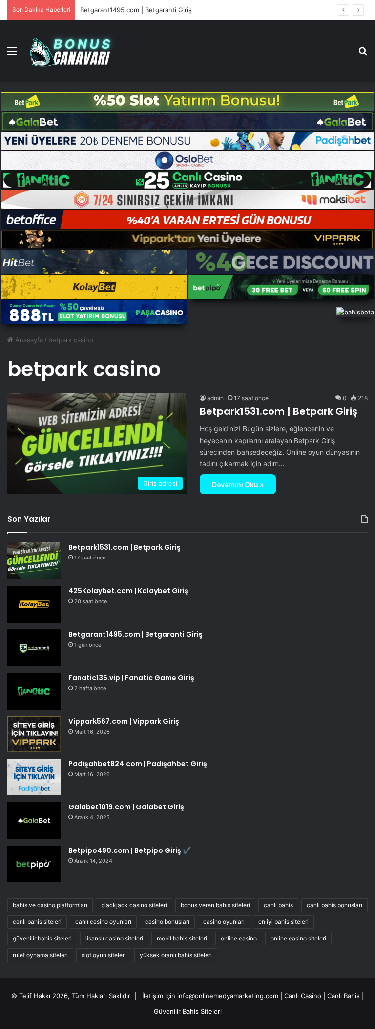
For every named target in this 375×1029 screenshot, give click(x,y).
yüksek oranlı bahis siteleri (176, 955)
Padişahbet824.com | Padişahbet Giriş (137, 764)
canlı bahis (278, 905)
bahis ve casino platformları (50, 905)
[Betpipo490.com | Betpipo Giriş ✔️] (34, 864)
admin (215, 398)
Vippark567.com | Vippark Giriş (123, 721)
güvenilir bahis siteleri (42, 938)
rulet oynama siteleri (40, 955)
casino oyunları (224, 921)
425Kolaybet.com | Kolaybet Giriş (128, 591)
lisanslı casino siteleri (114, 938)
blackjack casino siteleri (134, 905)
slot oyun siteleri (104, 955)
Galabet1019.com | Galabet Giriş (126, 807)
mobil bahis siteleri (182, 938)
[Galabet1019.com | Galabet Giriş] (34, 820)
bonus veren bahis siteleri (215, 905)
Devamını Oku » (238, 484)
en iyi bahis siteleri (283, 921)
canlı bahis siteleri (37, 921)
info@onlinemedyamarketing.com (227, 996)
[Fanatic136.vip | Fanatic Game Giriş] (34, 691)
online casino (239, 938)
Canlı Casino (302, 996)
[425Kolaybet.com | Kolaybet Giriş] (34, 604)
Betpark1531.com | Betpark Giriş (278, 411)
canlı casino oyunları (103, 921)
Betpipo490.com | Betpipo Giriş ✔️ (129, 850)
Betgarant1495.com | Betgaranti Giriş (136, 10)
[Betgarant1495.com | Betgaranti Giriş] (34, 647)
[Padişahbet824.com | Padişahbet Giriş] (34, 777)
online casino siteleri (298, 938)
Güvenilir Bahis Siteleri (188, 1011)
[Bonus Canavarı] (76, 51)
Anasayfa (28, 340)
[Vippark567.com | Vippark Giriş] (34, 734)
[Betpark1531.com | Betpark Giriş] (34, 560)
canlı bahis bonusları (334, 905)
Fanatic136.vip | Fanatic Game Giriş (131, 678)
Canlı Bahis (343, 996)
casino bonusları (167, 921)
